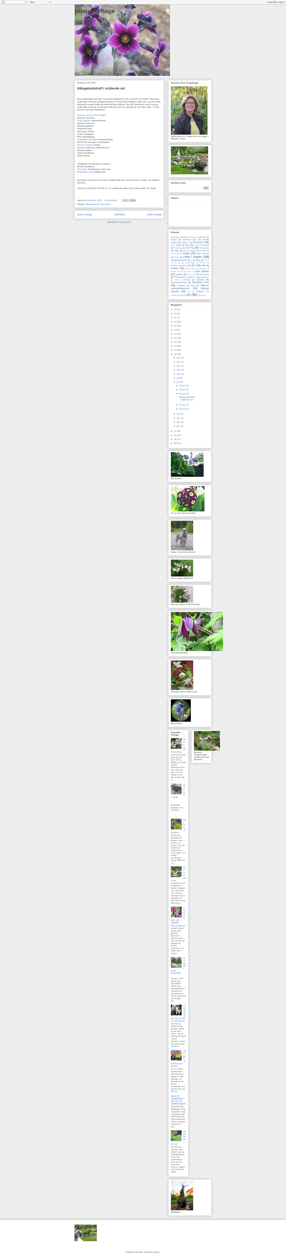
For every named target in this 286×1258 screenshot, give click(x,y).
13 (175, 350)
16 (175, 338)
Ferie (196, 245)
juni (179, 263)
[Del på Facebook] (131, 200)
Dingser (185, 242)
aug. (179, 374)
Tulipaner (200, 291)
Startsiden (119, 214)
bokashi (202, 237)
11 (175, 431)
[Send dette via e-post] (123, 200)
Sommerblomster (179, 282)
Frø (191, 247)
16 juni (182, 393)
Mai (186, 268)
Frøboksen (204, 248)
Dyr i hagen (176, 245)
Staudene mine (200, 282)
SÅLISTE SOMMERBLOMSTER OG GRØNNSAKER (178, 1100)
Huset (176, 257)
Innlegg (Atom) (124, 222)
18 (175, 330)
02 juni (182, 409)
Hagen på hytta (202, 253)
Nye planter (106, 204)
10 (175, 435)
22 (175, 313)
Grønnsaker (175, 253)
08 (175, 443)
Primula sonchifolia (85, 145)
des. (179, 357)
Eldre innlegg (154, 214)
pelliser (179, 274)
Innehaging (195, 260)
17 (175, 334)
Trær (189, 291)
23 (175, 309)
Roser (187, 279)
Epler (187, 245)
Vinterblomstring (176, 295)
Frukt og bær (180, 248)
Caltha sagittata (84, 120)
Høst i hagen (192, 257)
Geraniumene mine (198, 251)
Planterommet (202, 274)
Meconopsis (82, 169)
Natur (189, 271)
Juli (172, 263)
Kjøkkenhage (190, 263)
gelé (184, 251)
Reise (207, 277)
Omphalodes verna (85, 172)
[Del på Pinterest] (134, 200)
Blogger (156, 1252)
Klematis (202, 263)
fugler (176, 250)
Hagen (186, 253)
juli (178, 378)
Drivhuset (198, 242)
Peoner (189, 274)
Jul (205, 260)
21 (175, 317)
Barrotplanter (191, 237)
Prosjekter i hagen (193, 277)
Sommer (200, 279)
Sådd (193, 286)
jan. (179, 426)
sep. (179, 370)
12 (175, 354)
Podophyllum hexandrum (87, 139)
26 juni (182, 389)
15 (175, 342)
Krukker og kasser (179, 266)
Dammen (186, 239)
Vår (188, 295)
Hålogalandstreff (93, 204)
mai (179, 414)
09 (175, 439)
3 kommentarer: (111, 200)
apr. (179, 418)
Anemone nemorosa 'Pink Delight (91, 115)
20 (175, 321)
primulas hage (95, 11)
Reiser (177, 280)
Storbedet (181, 286)
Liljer (192, 265)
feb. (179, 422)
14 (175, 346)
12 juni (182, 404)
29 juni (182, 385)
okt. (179, 366)
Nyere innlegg (84, 214)
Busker (174, 240)
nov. (179, 362)
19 (175, 326)
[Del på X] (129, 200)
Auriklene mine (177, 237)
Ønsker (200, 295)
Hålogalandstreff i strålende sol (101, 88)
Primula (177, 277)
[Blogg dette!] (126, 200)
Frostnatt (205, 245)
